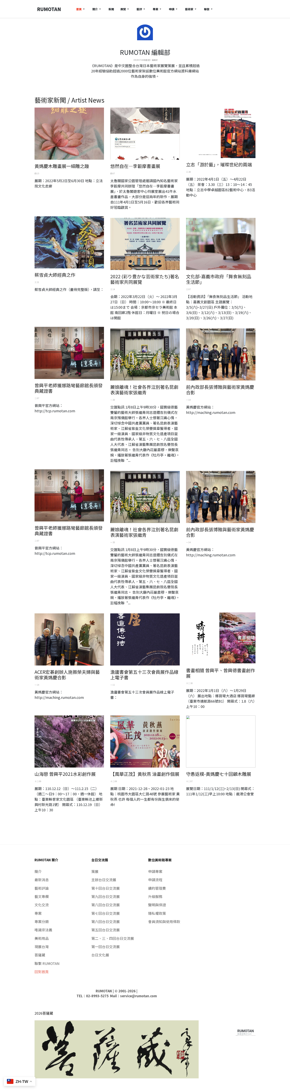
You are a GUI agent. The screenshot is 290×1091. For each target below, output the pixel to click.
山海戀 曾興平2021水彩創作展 (65, 773)
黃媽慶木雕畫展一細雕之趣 (62, 166)
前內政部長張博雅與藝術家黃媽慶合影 (220, 389)
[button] (81, 9)
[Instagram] (148, 83)
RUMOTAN (104, 991)
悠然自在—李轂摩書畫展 (135, 166)
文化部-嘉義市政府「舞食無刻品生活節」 (218, 279)
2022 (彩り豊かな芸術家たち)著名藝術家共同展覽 (144, 279)
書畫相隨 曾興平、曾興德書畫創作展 (220, 673)
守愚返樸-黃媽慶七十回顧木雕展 (218, 773)
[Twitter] (145, 83)
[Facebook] (142, 83)
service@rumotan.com (138, 996)
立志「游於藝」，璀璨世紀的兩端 (219, 164)
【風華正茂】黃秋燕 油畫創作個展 (144, 773)
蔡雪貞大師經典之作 (55, 274)
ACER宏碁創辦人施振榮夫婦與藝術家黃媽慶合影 (67, 674)
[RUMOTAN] (245, 1031)
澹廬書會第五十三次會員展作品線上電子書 (144, 674)
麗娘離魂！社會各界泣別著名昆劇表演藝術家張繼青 (144, 389)
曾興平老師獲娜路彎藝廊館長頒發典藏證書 (69, 388)
